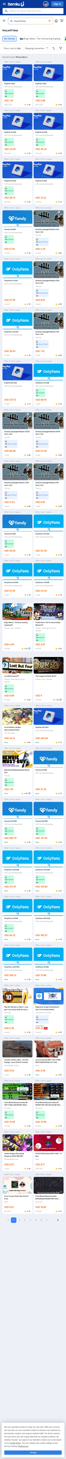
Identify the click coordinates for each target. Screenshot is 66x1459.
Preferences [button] (23, 1446)
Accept (33, 1453)
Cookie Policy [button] (15, 1443)
